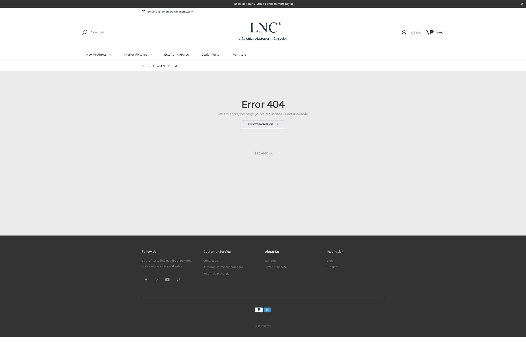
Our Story (271, 260)
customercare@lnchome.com (223, 267)
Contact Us (210, 260)
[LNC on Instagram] (156, 280)
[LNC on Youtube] (167, 280)
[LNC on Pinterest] (178, 280)
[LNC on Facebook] (146, 280)
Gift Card (332, 267)
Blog (330, 260)
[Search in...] (85, 32)
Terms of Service (276, 267)
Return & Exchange (216, 273)
